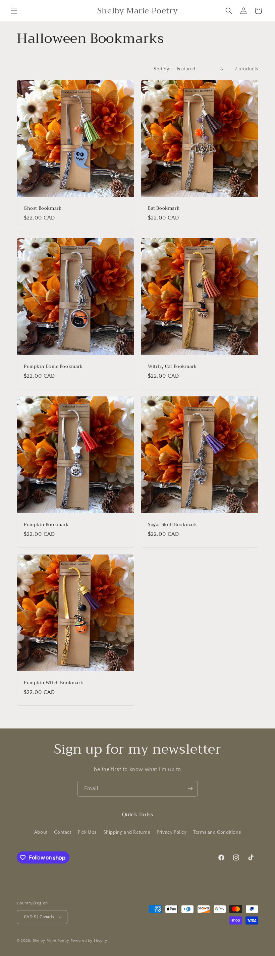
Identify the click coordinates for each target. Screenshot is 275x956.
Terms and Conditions (217, 832)
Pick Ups (87, 832)
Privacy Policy (171, 832)
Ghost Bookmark (42, 208)
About (41, 832)
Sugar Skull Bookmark (172, 525)
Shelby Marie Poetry (51, 941)
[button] (14, 10)
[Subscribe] (190, 788)
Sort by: (162, 69)
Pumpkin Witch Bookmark (53, 683)
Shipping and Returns (126, 832)
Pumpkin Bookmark (46, 525)
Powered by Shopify (89, 941)
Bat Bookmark (163, 208)
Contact (62, 832)
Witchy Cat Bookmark (172, 367)
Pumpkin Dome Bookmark (53, 367)
